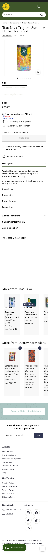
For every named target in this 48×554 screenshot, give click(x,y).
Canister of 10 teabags (14, 88)
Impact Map (7, 462)
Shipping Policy (8, 497)
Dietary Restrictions (29, 23)
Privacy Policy (8, 490)
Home (4, 23)
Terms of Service (9, 486)
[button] (24, 164)
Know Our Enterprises (11, 458)
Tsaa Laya (7, 35)
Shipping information (13, 222)
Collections (14, 23)
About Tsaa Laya (11, 215)
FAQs (4, 472)
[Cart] (39, 7)
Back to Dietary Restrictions (25, 411)
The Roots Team (9, 455)
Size (4, 83)
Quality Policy (8, 469)
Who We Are (7, 451)
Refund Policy (8, 493)
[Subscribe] (38, 435)
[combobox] (24, 14)
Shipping (5, 132)
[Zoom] (38, 72)
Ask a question (10, 228)
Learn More (8, 118)
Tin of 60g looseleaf (13, 94)
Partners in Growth (10, 465)
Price (5, 102)
